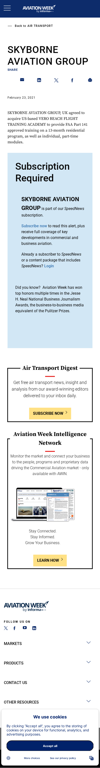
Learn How (48, 560)
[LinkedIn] (34, 628)
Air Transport (40, 26)
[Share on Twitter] (56, 81)
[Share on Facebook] (73, 81)
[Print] (90, 81)
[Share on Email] (22, 81)
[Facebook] (15, 628)
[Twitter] (6, 628)
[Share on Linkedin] (39, 81)
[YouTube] (25, 628)
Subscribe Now (48, 413)
